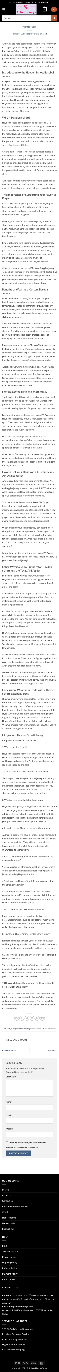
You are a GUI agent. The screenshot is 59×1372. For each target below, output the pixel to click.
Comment (11, 1076)
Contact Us (7, 1200)
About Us (7, 1195)
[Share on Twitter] (26, 1018)
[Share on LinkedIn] (42, 1018)
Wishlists (6, 1212)
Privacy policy (9, 1256)
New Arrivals (8, 1223)
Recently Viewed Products (15, 1206)
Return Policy (8, 1279)
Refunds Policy (9, 1268)
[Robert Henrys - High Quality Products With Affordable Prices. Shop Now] (26, 9)
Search (5, 1189)
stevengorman (41, 34)
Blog (4, 1245)
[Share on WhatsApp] (16, 1018)
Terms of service (10, 1251)
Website (9, 1128)
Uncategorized (29, 27)
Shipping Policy (9, 1262)
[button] (4, 9)
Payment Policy (9, 1273)
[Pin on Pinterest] (37, 1018)
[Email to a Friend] (32, 1018)
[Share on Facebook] (21, 1018)
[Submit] (54, 18)
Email (9, 1115)
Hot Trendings (9, 1217)
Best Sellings (8, 1228)
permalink (52, 1028)
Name (9, 1101)
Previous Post (9, 1050)
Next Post (52, 1050)
